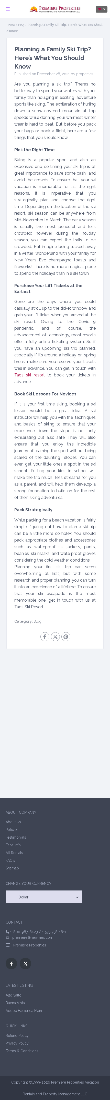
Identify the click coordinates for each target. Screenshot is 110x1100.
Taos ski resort (29, 375)
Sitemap (12, 868)
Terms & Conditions (22, 1051)
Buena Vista (15, 1003)
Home (10, 25)
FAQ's (10, 860)
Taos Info (13, 845)
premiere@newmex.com (31, 937)
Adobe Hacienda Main (24, 1011)
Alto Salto (13, 995)
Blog (21, 25)
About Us (13, 822)
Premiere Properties (28, 945)
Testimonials (16, 837)
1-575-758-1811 (54, 932)
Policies (12, 830)
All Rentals (14, 853)
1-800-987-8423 (24, 932)
